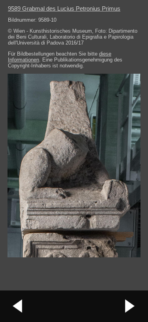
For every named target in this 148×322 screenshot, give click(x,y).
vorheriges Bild (18, 306)
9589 (64, 8)
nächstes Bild (130, 306)
